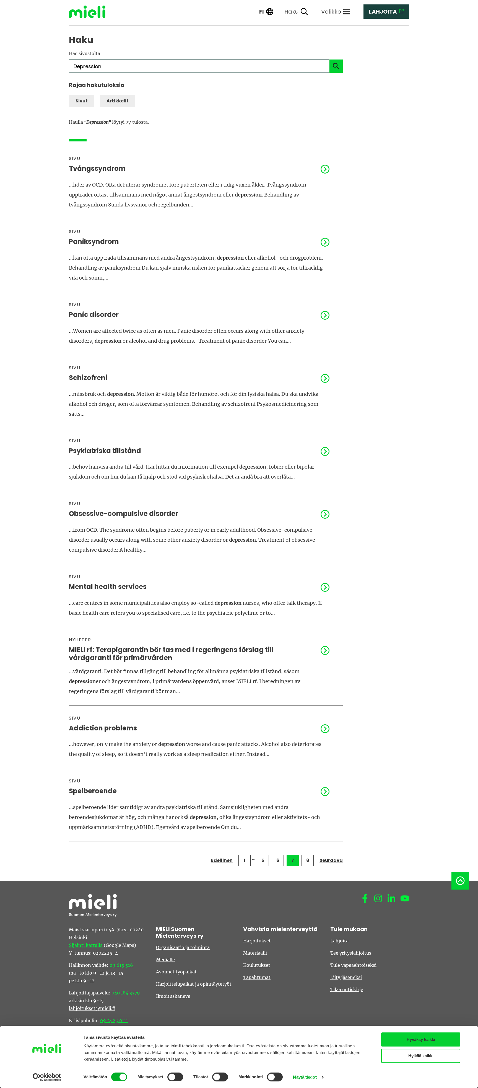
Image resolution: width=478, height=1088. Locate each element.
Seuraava (331, 860)
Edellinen (222, 860)
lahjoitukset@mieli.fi (92, 1008)
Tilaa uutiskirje (346, 989)
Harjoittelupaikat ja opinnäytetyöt (194, 984)
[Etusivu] (91, 12)
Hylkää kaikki (420, 1055)
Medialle (165, 959)
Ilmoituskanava (173, 996)
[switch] (175, 1077)
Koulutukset (256, 965)
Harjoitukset (257, 941)
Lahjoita (339, 941)
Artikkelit (117, 101)
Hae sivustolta (84, 53)
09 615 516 (121, 965)
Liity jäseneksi (346, 977)
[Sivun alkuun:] (460, 881)
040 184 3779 (125, 993)
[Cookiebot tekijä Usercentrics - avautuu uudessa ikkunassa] (47, 1077)
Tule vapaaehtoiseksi (353, 965)
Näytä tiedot (304, 1077)
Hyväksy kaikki (421, 1039)
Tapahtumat (257, 977)
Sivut (82, 101)
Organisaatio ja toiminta (183, 947)
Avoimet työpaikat (176, 972)
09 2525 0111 (114, 1020)
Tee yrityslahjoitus (350, 953)
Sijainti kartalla (86, 945)
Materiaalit (255, 953)
